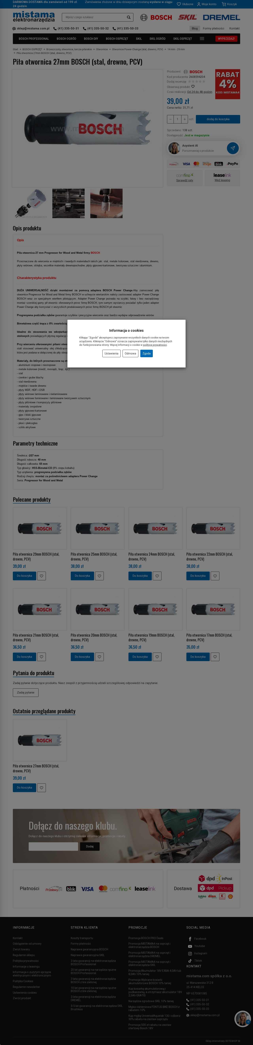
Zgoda (147, 353)
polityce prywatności (155, 344)
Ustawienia (111, 353)
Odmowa (130, 353)
